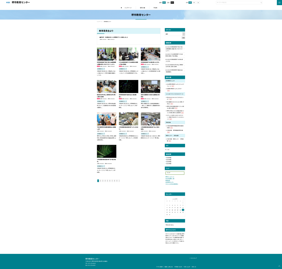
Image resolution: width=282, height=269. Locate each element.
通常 (164, 2)
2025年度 (168, 159)
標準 (190, 2)
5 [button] (107, 180)
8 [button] (114, 180)
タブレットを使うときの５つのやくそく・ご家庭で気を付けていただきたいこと (175, 117)
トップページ (128, 8)
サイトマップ (194, 258)
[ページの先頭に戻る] (279, 266)
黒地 (172, 2)
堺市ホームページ (170, 176)
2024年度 (168, 161)
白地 (168, 2)
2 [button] (100, 180)
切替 (183, 38)
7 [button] (112, 180)
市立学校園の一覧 (170, 178)
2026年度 (168, 157)
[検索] (261, 2)
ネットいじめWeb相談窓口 (172, 184)
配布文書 (142, 8)
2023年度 (168, 163)
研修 (168, 149)
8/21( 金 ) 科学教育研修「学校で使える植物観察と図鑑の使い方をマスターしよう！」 (174, 48)
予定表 (155, 8)
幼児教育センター (170, 182)
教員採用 (168, 180)
